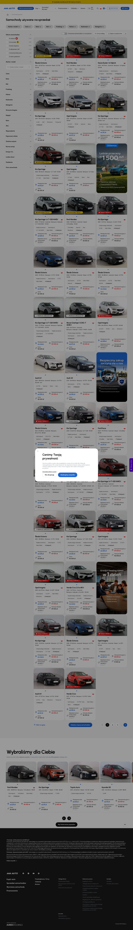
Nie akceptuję (49, 475)
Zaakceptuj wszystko (68, 475)
